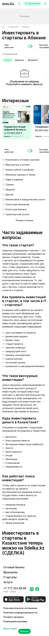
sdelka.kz (25, 310)
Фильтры (24, 631)
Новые (7, 60)
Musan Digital (10, 628)
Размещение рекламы (15, 621)
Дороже (19, 60)
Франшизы (10, 572)
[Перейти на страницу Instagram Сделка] (32, 590)
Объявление (34, 3)
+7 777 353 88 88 (14, 588)
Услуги (8, 582)
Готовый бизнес (14, 567)
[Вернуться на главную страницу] (3, 26)
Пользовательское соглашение (20, 608)
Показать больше (24, 220)
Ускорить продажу (13, 617)
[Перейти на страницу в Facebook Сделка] (37, 590)
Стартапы (10, 577)
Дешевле (33, 60)
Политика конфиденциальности (20, 612)
